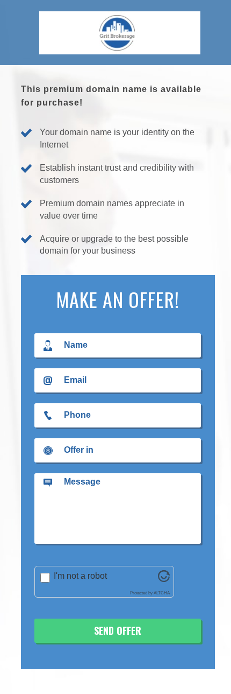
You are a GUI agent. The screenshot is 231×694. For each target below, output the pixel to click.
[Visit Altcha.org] (164, 579)
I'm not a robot (80, 575)
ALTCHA (162, 593)
